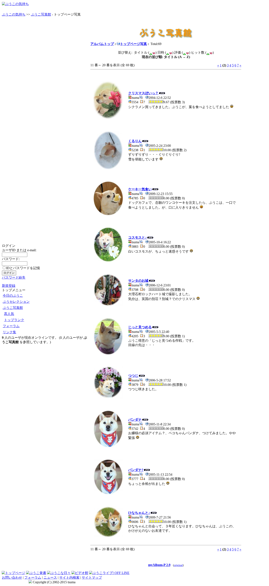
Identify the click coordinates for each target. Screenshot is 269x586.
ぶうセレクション (16, 301)
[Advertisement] (254, 292)
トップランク (14, 320)
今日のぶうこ (13, 295)
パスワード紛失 (13, 277)
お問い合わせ (12, 577)
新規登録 (8, 285)
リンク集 (9, 332)
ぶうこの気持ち (13, 14)
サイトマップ (92, 577)
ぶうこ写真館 (41, 14)
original (178, 565)
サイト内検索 (69, 577)
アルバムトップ (102, 44)
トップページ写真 (133, 44)
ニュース (50, 577)
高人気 (9, 314)
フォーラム (11, 326)
